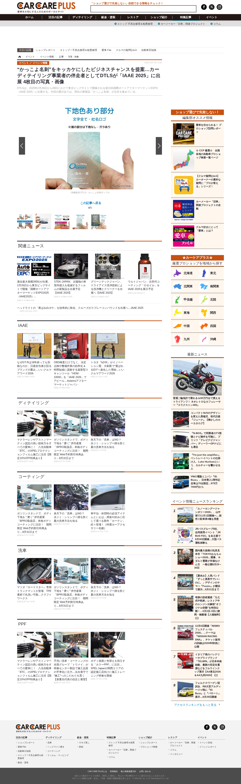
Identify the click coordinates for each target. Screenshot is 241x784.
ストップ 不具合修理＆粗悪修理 (135, 23)
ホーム (29, 17)
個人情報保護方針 (128, 771)
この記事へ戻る (90, 205)
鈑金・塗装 (108, 17)
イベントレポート (208, 747)
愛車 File (106, 50)
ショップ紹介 (158, 17)
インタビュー (176, 754)
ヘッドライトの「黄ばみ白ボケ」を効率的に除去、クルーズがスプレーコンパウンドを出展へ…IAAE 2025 (80, 309)
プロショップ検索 (148, 747)
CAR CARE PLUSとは (97, 771)
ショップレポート (45, 50)
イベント (211, 17)
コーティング (31, 476)
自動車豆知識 (148, 50)
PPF (22, 624)
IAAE (23, 325)
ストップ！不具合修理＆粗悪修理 (78, 50)
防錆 (81, 747)
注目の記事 (56, 17)
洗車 (22, 550)
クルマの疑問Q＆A (126, 50)
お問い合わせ (145, 771)
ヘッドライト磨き (55, 747)
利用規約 (114, 771)
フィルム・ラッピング (58, 755)
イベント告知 (206, 742)
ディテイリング (82, 17)
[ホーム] (19, 56)
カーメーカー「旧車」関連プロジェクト (183, 23)
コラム (217, 23)
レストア (133, 17)
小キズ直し (84, 742)
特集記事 (185, 17)
